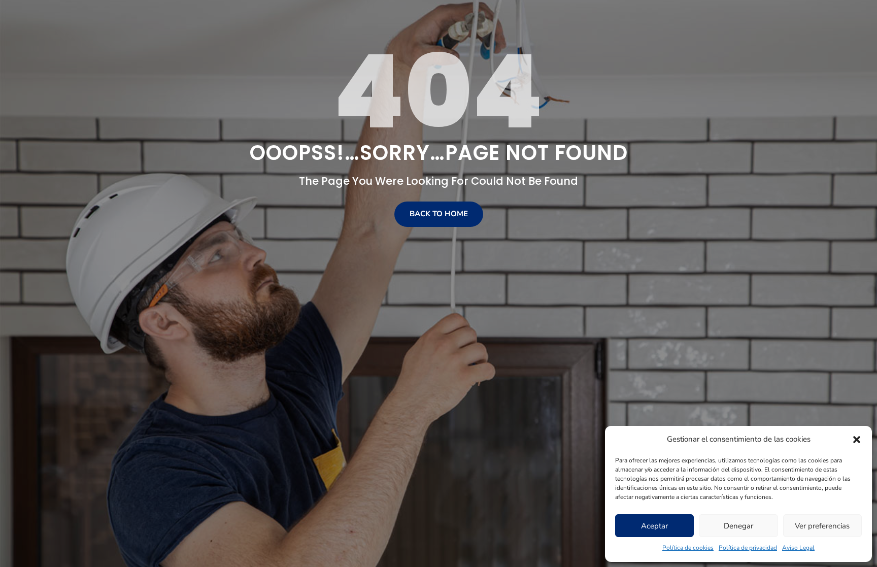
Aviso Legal (798, 548)
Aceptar (654, 526)
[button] (857, 440)
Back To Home (439, 214)
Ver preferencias (822, 526)
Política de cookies (688, 548)
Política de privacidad (748, 548)
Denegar (738, 526)
